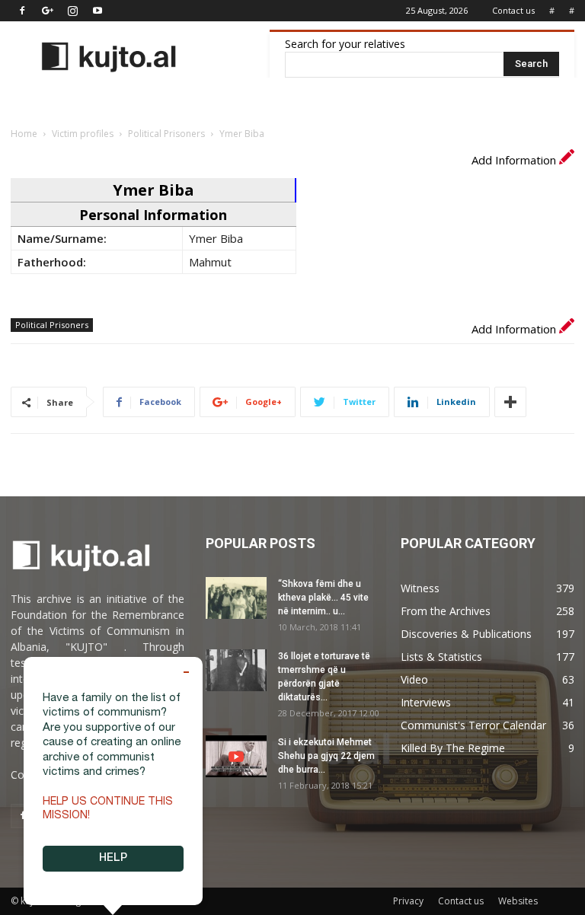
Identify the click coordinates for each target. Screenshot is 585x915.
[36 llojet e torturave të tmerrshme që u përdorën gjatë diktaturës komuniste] (236, 670)
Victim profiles (82, 133)
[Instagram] (72, 10)
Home (24, 133)
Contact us (513, 10)
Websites (518, 900)
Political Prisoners (166, 133)
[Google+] (47, 10)
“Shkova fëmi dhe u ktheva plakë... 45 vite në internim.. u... (323, 598)
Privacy (408, 900)
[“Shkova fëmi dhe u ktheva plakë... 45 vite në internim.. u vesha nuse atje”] (236, 598)
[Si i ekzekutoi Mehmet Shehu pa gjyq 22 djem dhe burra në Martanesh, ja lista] (236, 756)
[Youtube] (97, 10)
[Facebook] (22, 10)
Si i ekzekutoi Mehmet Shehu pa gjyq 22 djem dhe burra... (326, 756)
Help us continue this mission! (108, 809)
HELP (113, 858)
